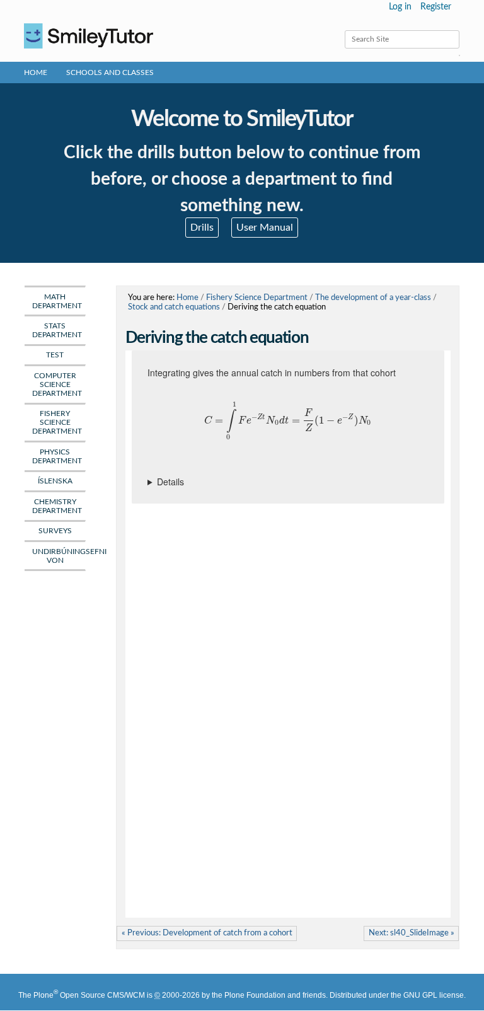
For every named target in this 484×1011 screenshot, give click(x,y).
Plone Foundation (254, 995)
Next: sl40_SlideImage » (411, 933)
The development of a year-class (373, 297)
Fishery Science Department (257, 297)
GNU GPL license (433, 995)
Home (35, 72)
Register (435, 7)
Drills (202, 227)
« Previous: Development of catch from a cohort (207, 933)
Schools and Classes (110, 72)
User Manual (264, 227)
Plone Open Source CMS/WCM (89, 995)
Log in (400, 7)
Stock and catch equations (174, 307)
